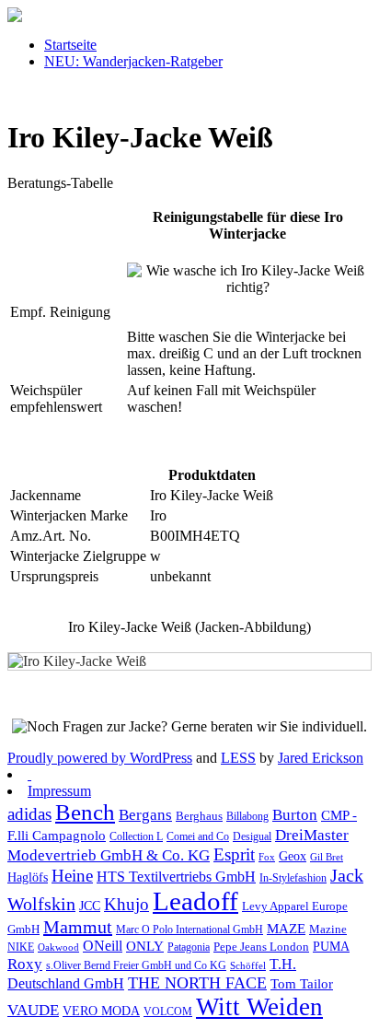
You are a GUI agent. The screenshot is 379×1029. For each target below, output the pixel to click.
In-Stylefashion (293, 877)
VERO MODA (101, 1011)
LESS (238, 758)
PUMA (331, 946)
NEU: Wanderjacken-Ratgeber (133, 61)
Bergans (145, 815)
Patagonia (188, 947)
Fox (266, 857)
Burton (294, 815)
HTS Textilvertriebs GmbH (176, 876)
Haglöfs (27, 877)
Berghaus (199, 816)
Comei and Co (198, 837)
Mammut (77, 927)
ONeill (102, 945)
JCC (89, 905)
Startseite (70, 45)
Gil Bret (326, 857)
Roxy (24, 963)
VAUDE (33, 1010)
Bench (85, 812)
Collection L (136, 837)
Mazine (328, 929)
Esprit (234, 854)
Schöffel (248, 966)
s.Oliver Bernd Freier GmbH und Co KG (136, 965)
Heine (72, 875)
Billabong (247, 817)
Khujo (126, 904)
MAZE (286, 928)
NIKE (20, 947)
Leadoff (195, 901)
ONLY (145, 946)
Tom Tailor (301, 983)
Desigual (252, 837)
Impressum (59, 791)
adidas (29, 814)
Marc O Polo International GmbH (189, 929)
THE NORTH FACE (197, 983)
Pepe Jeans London (261, 946)
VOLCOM (168, 1011)
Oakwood (58, 947)
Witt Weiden (259, 1007)
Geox (292, 855)
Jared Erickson (320, 758)
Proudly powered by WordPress (99, 758)
